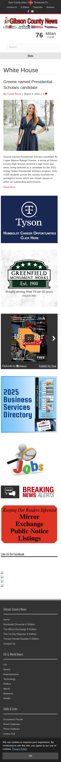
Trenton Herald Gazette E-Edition (21, 638)
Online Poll (9, 733)
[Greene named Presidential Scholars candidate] (28, 125)
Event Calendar (11, 724)
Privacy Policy (19, 749)
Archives (50, 7)
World (6, 688)
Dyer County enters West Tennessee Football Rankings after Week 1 (29, 2)
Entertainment (10, 674)
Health (6, 698)
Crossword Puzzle (13, 719)
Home (6, 619)
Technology (9, 679)
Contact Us (12, 7)
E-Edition (25, 7)
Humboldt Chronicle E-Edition (19, 624)
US (5, 664)
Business (8, 693)
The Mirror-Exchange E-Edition (20, 629)
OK (30, 756)
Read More (9, 187)
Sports (6, 669)
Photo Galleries (11, 728)
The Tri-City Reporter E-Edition (19, 634)
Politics (7, 683)
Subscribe (38, 7)
